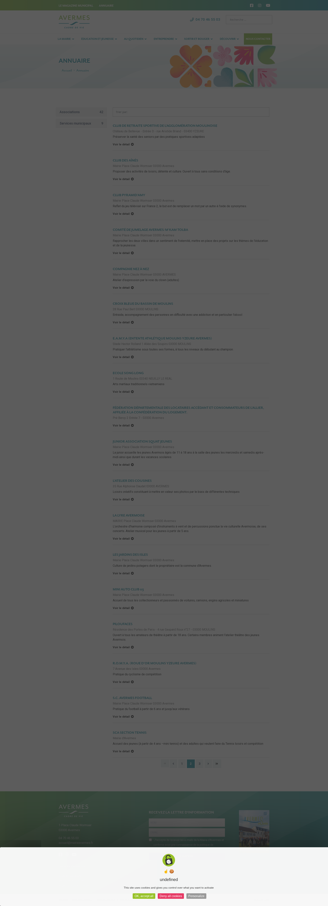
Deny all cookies (171, 896)
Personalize (196, 896)
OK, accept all (144, 896)
